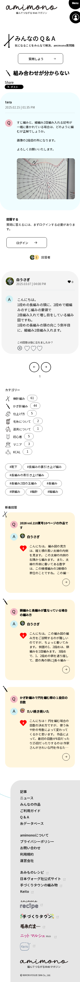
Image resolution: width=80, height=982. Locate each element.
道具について (22, 429)
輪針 (34, 491)
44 (35, 405)
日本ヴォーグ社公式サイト (40, 878)
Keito (24, 891)
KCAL (16, 452)
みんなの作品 (30, 804)
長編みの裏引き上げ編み (44, 467)
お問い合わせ (30, 847)
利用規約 (27, 854)
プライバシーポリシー (37, 841)
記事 (23, 791)
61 (32, 398)
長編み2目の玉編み (23, 483)
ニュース (26, 797)
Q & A (24, 817)
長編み (52, 483)
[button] (40, 58)
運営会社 (27, 860)
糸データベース (32, 823)
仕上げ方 (19, 414)
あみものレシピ (32, 872)
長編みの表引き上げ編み (27, 475)
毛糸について (22, 421)
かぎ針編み (20, 406)
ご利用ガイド (30, 810)
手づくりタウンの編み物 (39, 884)
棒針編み (19, 398)
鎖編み (15, 491)
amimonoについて (34, 835)
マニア (17, 444)
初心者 (17, 437)
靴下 (13, 467)
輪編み (53, 491)
